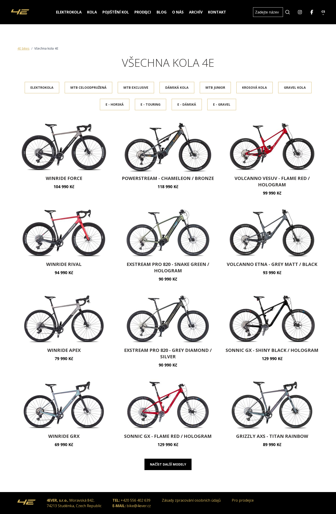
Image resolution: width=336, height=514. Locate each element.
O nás (178, 12)
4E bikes (23, 48)
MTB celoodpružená (88, 87)
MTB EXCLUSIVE (135, 87)
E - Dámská (186, 104)
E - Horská (115, 104)
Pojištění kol (115, 12)
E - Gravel (221, 104)
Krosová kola (254, 87)
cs (323, 11)
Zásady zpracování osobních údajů (191, 500)
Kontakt (217, 12)
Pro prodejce (243, 500)
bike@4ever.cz (139, 505)
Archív (196, 12)
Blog (162, 12)
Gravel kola (295, 87)
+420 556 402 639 (135, 500)
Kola (92, 12)
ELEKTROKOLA (41, 87)
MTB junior (215, 87)
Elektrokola (69, 12)
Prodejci (142, 12)
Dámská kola (177, 87)
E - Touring (150, 104)
